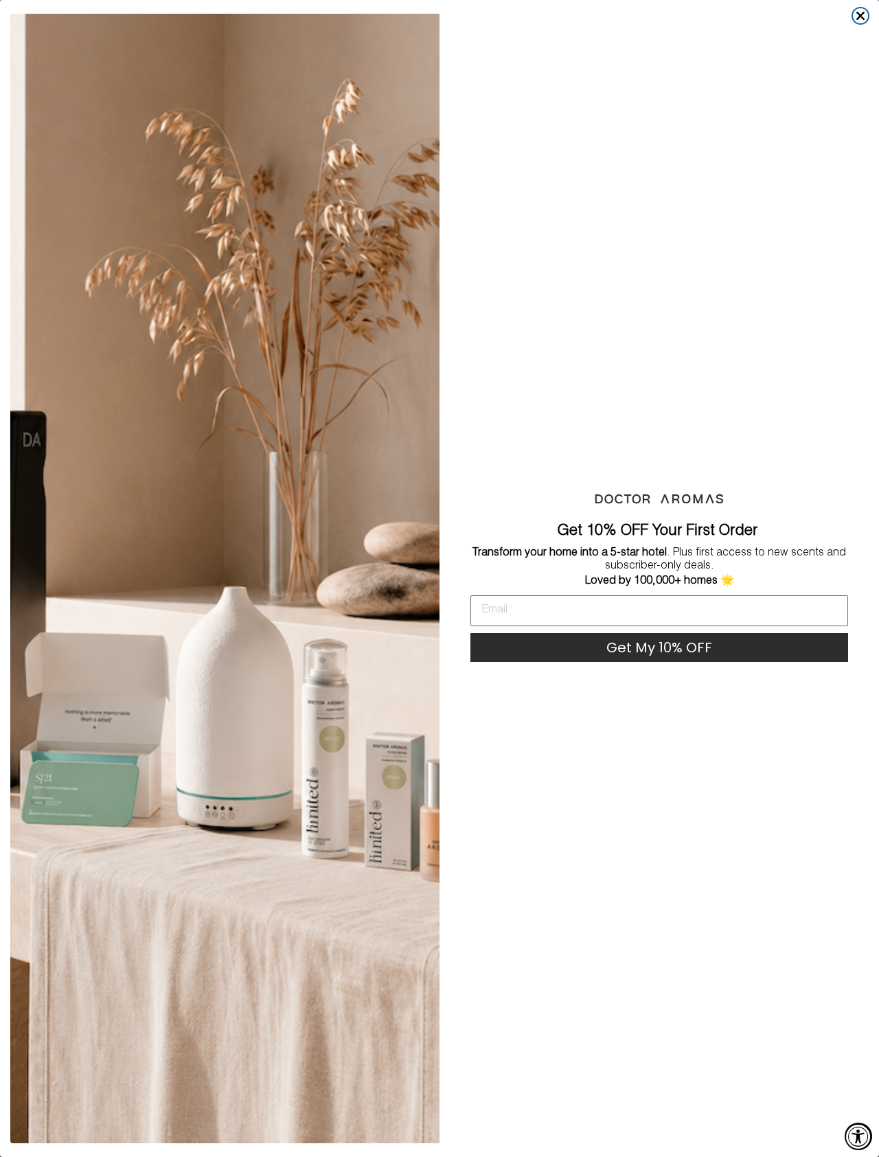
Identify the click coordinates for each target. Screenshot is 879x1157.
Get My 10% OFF (659, 647)
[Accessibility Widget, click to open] (858, 1136)
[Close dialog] (860, 16)
